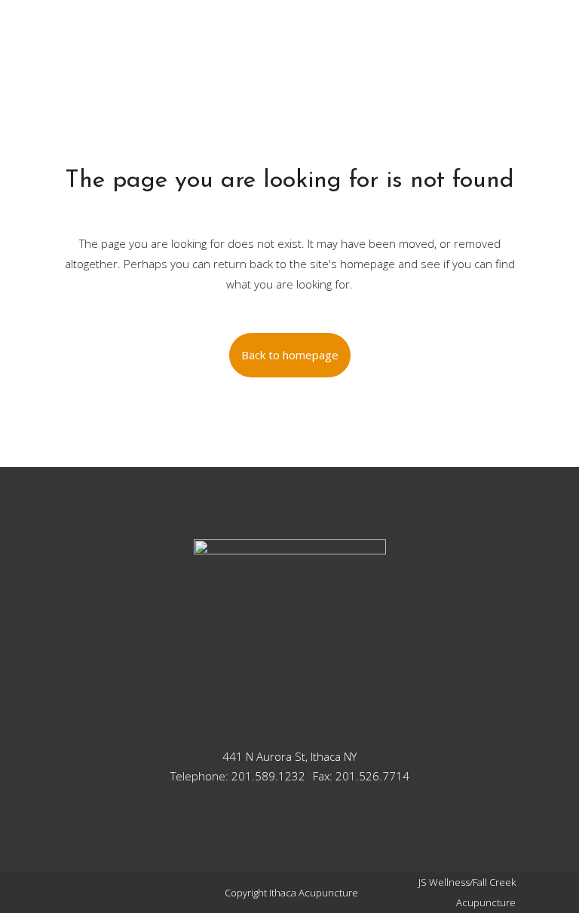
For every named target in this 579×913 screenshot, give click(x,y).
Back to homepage (290, 354)
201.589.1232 (268, 775)
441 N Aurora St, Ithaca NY (289, 756)
